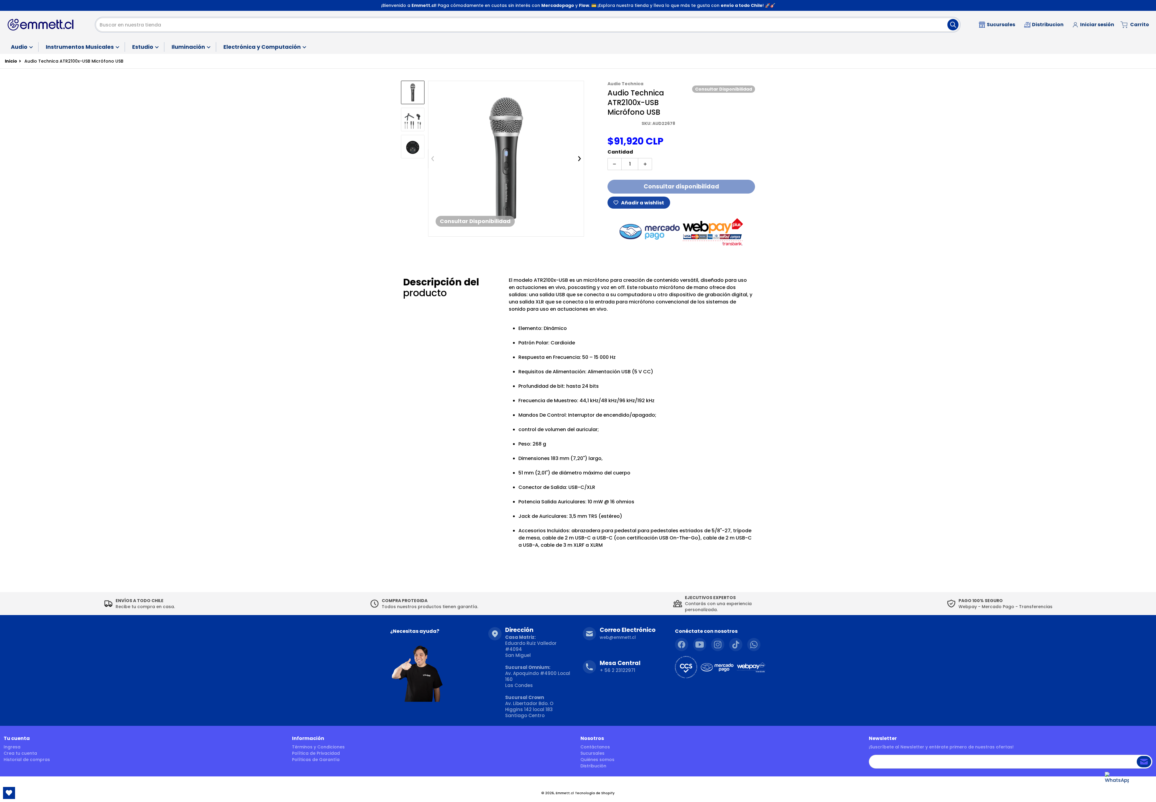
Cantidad (620, 151)
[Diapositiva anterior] (432, 158)
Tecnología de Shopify (595, 793)
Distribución (593, 766)
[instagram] (717, 644)
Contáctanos (595, 747)
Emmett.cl (565, 793)
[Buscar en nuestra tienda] (953, 24)
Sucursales (592, 753)
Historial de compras (27, 760)
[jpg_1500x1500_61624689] (412, 92)
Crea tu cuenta (20, 753)
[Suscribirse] (1144, 761)
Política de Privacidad (316, 753)
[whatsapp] (753, 644)
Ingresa (12, 747)
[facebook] (681, 644)
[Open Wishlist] (9, 793)
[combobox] (528, 25)
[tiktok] (735, 644)
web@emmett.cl (618, 637)
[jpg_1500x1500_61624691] (412, 146)
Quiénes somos (597, 760)
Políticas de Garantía (316, 760)
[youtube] (699, 644)
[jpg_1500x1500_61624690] (412, 119)
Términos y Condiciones (318, 747)
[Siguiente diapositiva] (579, 158)
